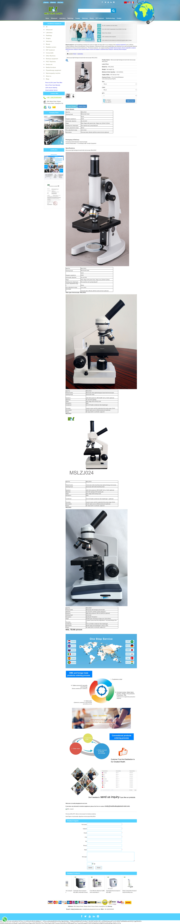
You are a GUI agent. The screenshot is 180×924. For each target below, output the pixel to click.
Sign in (46, 2)
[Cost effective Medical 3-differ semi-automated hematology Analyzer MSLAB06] (83, 883)
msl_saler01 (108, 102)
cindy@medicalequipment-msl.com (117, 806)
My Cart (60, 2)
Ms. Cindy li (108, 100)
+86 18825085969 (109, 909)
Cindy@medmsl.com (76, 909)
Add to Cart (130, 101)
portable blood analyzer (115, 48)
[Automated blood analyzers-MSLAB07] (99, 883)
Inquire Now (82, 106)
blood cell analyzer (95, 49)
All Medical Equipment (54, 23)
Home (47, 18)
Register (53, 2)
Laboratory (80, 54)
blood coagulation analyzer (129, 48)
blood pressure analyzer (72, 49)
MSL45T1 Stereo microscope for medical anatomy (83, 814)
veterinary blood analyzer (120, 49)
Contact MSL (54, 93)
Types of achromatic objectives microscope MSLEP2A (82, 816)
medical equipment (121, 44)
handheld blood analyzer (106, 49)
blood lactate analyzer (84, 49)
